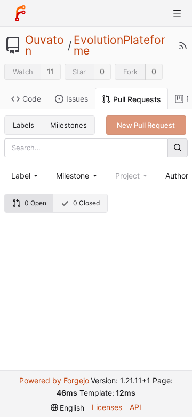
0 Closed (86, 203)
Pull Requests (137, 99)
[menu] (68, 407)
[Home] (20, 13)
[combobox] (25, 175)
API (135, 407)
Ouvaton (44, 45)
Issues (77, 98)
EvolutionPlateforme (119, 45)
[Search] (177, 147)
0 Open (35, 203)
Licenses (107, 407)
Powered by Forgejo (54, 380)
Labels (23, 125)
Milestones (68, 125)
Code (31, 98)
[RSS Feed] (183, 45)
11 (50, 71)
